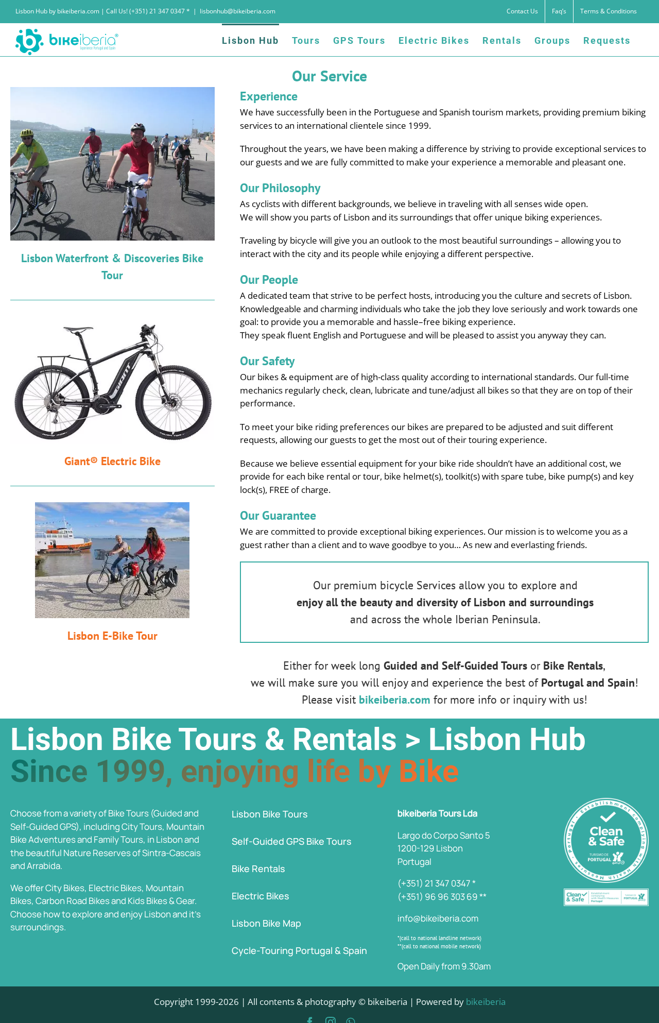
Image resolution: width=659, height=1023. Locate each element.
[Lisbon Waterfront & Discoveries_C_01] (112, 91)
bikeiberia (486, 1002)
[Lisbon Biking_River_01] (112, 507)
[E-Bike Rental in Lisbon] (112, 321)
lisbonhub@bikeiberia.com (237, 11)
